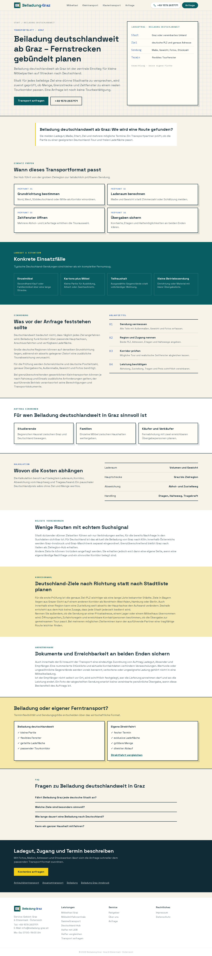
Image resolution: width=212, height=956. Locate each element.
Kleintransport (90, 5)
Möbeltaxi (72, 5)
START (17, 22)
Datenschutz (163, 916)
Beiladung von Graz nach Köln (127, 539)
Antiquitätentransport (26, 882)
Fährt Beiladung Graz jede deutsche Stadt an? (66, 797)
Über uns (114, 916)
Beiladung (72, 882)
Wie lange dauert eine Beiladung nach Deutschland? (69, 816)
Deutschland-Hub (71, 925)
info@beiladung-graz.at (35, 927)
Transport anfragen (31, 100)
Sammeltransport (71, 921)
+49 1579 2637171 (167, 5)
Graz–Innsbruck (55, 543)
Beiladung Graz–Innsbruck (95, 882)
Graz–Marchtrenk (81, 543)
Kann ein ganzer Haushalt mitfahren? (59, 826)
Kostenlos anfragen (31, 871)
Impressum (162, 912)
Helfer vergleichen (71, 934)
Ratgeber (114, 912)
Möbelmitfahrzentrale (73, 916)
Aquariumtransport (52, 882)
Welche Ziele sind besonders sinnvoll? (60, 807)
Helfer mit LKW (69, 929)
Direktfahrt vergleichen (126, 755)
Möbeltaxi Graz (69, 912)
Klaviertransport (112, 5)
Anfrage (129, 5)
